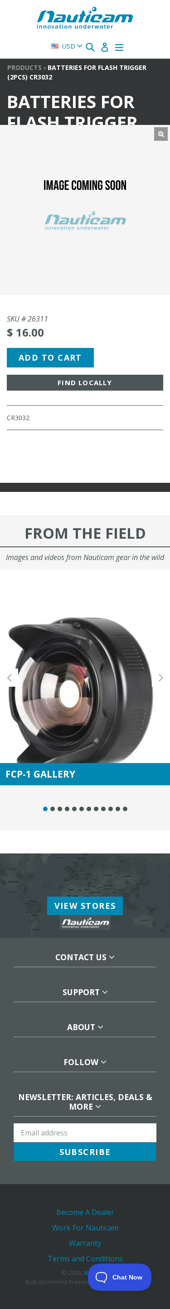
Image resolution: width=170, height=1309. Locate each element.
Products (24, 67)
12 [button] (125, 809)
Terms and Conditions (85, 1259)
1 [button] (45, 809)
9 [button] (103, 809)
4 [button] (67, 809)
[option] (85, 677)
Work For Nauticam (85, 1228)
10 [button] (110, 809)
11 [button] (118, 809)
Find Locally (85, 382)
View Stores (85, 905)
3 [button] (60, 809)
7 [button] (89, 809)
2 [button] (52, 809)
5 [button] (74, 809)
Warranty (85, 1243)
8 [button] (96, 809)
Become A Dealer (85, 1212)
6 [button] (81, 809)
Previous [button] (9, 677)
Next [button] (161, 677)
